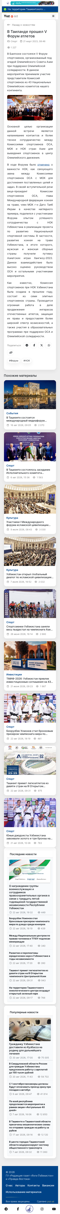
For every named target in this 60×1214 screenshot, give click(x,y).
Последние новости (23, 854)
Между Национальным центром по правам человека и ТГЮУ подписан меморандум (29, 938)
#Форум (13, 360)
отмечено (43, 164)
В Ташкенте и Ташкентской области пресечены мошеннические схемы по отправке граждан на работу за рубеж (30, 1126)
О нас (9, 1185)
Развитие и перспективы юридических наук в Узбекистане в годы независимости (29, 956)
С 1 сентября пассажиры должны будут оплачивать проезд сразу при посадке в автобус (30, 1086)
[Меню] (53, 16)
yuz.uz (50, 1201)
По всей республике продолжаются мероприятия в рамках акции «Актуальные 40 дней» (27, 1106)
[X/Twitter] (41, 345)
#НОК (27, 360)
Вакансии (48, 1185)
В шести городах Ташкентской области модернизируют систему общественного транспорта (29, 1144)
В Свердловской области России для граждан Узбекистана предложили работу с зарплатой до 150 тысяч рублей (28, 1068)
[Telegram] (26, 345)
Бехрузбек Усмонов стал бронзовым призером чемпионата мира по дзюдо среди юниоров (29, 921)
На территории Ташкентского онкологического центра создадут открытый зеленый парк (29, 990)
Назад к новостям (23, 24)
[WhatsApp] (48, 345)
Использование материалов (23, 1192)
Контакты (34, 1185)
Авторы (20, 1185)
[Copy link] (10, 353)
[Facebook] (34, 345)
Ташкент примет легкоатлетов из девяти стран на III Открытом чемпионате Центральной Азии (28, 973)
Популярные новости (24, 1012)
